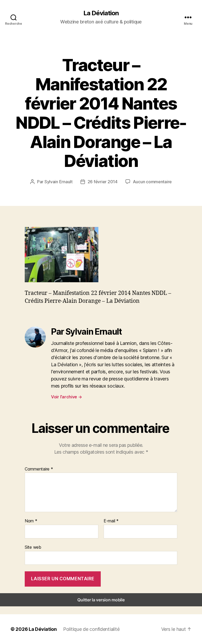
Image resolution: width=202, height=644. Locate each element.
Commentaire (39, 469)
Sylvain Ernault (58, 181)
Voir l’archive (66, 396)
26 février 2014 (103, 181)
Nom (31, 521)
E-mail (111, 521)
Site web (33, 546)
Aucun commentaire (152, 181)
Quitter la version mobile (100, 599)
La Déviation (101, 13)
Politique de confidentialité (91, 629)
